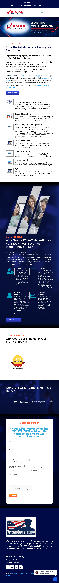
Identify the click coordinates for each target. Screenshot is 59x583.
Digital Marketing (15, 460)
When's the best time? (36, 468)
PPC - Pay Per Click (33, 458)
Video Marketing (23, 151)
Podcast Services (23, 160)
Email (11, 450)
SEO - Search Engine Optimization (18, 458)
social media (21, 75)
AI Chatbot (25, 461)
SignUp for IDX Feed (15, 461)
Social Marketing (23, 114)
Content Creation (23, 140)
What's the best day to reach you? (18, 468)
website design (34, 75)
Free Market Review (34, 460)
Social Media (44, 458)
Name (11, 441)
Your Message (13, 474)
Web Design (24, 460)
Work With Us (13, 320)
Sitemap (8, 575)
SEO (11, 75)
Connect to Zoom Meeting (31, 5)
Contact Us (12, 93)
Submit (13, 495)
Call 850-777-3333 (31, 2)
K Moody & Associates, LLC (20, 573)
